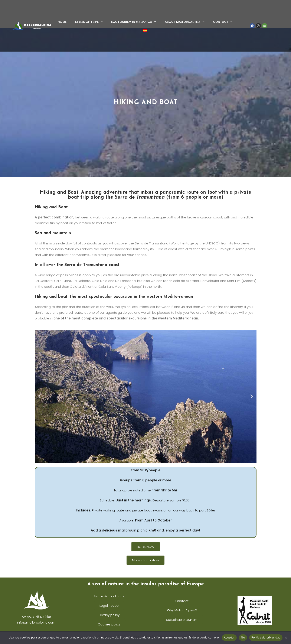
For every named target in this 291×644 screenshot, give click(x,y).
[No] (286, 637)
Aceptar (229, 637)
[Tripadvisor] (264, 25)
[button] (39, 396)
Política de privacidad (266, 637)
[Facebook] (252, 25)
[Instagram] (258, 25)
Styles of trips (87, 22)
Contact (220, 22)
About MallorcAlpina (182, 22)
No (243, 637)
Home (62, 22)
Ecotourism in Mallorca (131, 22)
